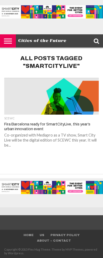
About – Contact (54, 240)
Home (29, 235)
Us (42, 235)
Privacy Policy (64, 235)
